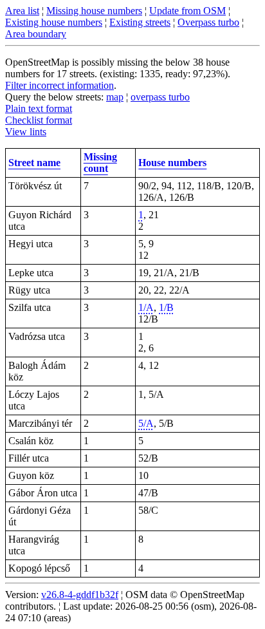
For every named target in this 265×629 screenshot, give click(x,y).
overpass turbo (160, 96)
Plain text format (38, 108)
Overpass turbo (208, 22)
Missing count (100, 162)
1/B (166, 307)
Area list (22, 10)
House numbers (172, 162)
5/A (146, 423)
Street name (34, 162)
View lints (25, 131)
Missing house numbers (94, 10)
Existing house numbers (53, 22)
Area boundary (35, 33)
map (114, 96)
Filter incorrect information (59, 85)
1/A (146, 307)
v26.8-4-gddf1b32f (79, 594)
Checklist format (38, 120)
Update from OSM (187, 10)
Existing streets (139, 22)
